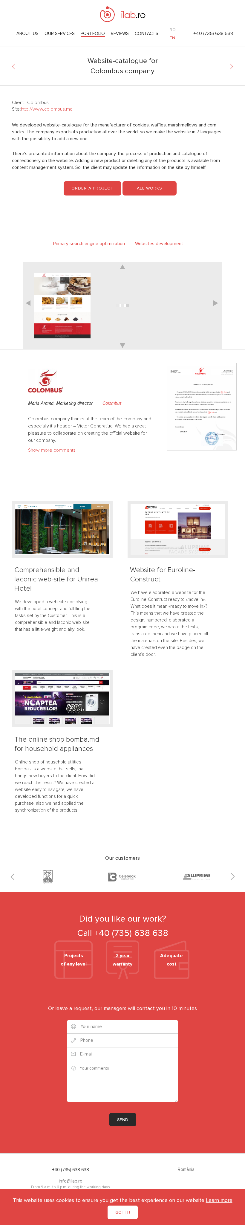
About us (27, 33)
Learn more (219, 1200)
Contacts (146, 33)
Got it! (122, 1212)
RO (173, 29)
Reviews (120, 33)
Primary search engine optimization (89, 244)
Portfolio (93, 33)
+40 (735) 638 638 (213, 33)
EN (172, 37)
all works (149, 188)
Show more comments (52, 450)
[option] (122, 305)
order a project (92, 188)
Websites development (159, 244)
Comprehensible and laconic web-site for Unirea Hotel (56, 579)
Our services (60, 33)
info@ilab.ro (70, 1181)
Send (122, 1119)
